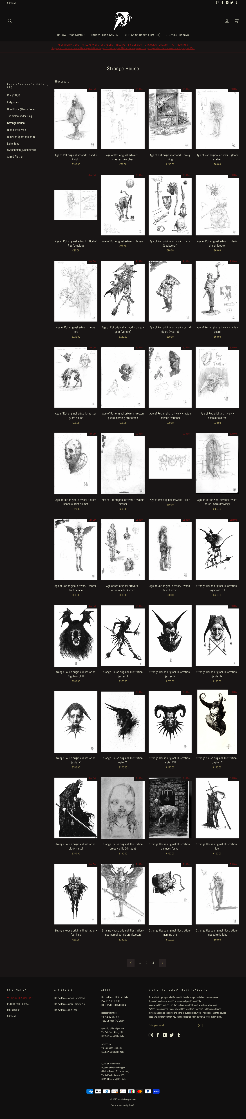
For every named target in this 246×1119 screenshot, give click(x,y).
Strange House (16, 123)
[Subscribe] (200, 1025)
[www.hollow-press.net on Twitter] (172, 1035)
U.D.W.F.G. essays (177, 35)
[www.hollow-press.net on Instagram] (151, 1035)
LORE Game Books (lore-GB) (142, 35)
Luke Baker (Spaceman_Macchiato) (21, 147)
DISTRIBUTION (13, 1009)
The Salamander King (19, 116)
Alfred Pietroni (15, 157)
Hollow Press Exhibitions (65, 1009)
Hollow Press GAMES (104, 35)
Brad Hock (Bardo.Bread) (22, 109)
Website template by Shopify (123, 1105)
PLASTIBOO (13, 95)
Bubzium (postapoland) (21, 137)
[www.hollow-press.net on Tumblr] (179, 1035)
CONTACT (11, 2)
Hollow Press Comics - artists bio (69, 998)
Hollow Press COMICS (71, 35)
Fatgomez (13, 102)
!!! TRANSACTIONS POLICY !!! (20, 998)
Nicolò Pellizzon (16, 130)
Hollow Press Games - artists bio (69, 1004)
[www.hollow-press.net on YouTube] (165, 1035)
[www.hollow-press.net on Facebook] (158, 1035)
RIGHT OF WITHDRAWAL (18, 1004)
